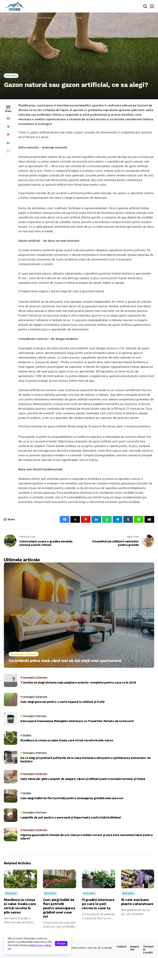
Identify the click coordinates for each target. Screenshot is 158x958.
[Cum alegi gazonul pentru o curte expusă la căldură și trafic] (10, 699)
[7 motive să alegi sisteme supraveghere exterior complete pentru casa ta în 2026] (10, 680)
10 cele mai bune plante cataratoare (137, 902)
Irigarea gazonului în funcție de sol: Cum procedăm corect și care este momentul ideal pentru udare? (86, 836)
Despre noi (134, 948)
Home (7, 17)
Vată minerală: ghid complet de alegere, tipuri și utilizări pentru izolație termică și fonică (82, 779)
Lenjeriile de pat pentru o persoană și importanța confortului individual (70, 817)
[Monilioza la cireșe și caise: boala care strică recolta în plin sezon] (10, 738)
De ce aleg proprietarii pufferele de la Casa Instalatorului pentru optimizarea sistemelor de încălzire (85, 759)
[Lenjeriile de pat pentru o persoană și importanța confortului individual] (10, 815)
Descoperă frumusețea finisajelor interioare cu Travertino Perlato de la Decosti (77, 721)
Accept (61, 943)
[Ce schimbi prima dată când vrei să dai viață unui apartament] (79, 615)
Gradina (20, 17)
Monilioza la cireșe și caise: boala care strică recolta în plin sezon (66, 740)
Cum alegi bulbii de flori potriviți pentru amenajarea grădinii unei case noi (71, 798)
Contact (121, 946)
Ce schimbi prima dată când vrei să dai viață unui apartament (65, 660)
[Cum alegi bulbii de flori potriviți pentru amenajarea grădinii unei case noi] (10, 796)
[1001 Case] (14, 6)
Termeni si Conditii (148, 949)
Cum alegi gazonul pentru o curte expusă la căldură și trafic (62, 702)
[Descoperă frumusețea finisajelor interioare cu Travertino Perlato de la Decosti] (10, 719)
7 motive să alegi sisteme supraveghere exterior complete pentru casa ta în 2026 (78, 682)
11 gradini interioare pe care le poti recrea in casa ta (98, 904)
